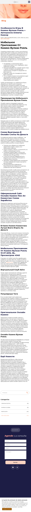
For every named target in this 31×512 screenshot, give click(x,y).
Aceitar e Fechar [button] (7, 509)
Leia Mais (20, 507)
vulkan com (9, 262)
